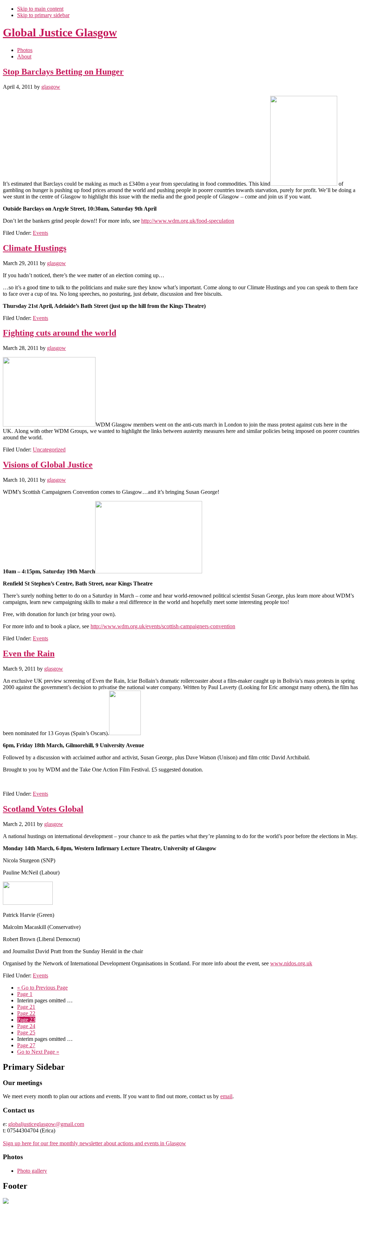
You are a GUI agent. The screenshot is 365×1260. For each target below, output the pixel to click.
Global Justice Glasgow (60, 32)
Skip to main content (40, 9)
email (226, 1096)
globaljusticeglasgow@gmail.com (46, 1124)
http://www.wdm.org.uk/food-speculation (187, 221)
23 (26, 1020)
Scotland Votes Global (43, 809)
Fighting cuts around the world (59, 332)
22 (26, 1013)
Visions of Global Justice (48, 464)
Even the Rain (29, 653)
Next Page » (38, 1052)
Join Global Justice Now (30, 1251)
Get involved (76, 1251)
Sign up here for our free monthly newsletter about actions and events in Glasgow (94, 1143)
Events (40, 233)
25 (26, 1032)
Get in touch (109, 1251)
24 (26, 1026)
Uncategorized (49, 449)
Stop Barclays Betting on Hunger (63, 71)
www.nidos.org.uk (291, 963)
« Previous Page (42, 988)
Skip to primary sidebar (43, 15)
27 (26, 1045)
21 (26, 1007)
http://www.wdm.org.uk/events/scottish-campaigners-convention (163, 626)
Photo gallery (32, 1171)
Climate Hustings (34, 248)
